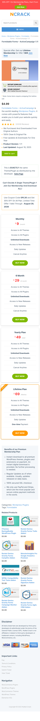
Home (4, 36)
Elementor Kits (7, 698)
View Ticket (6, 673)
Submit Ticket (6, 670)
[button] (21, 29)
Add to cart (9, 153)
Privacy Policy (7, 667)
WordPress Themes (8, 694)
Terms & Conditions (8, 663)
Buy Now (20, 263)
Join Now (20, 7)
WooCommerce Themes (10, 691)
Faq (3, 660)
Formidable (25, 36)
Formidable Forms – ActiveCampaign (18, 108)
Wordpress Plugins (13, 36)
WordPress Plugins (8, 688)
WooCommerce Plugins (10, 685)
